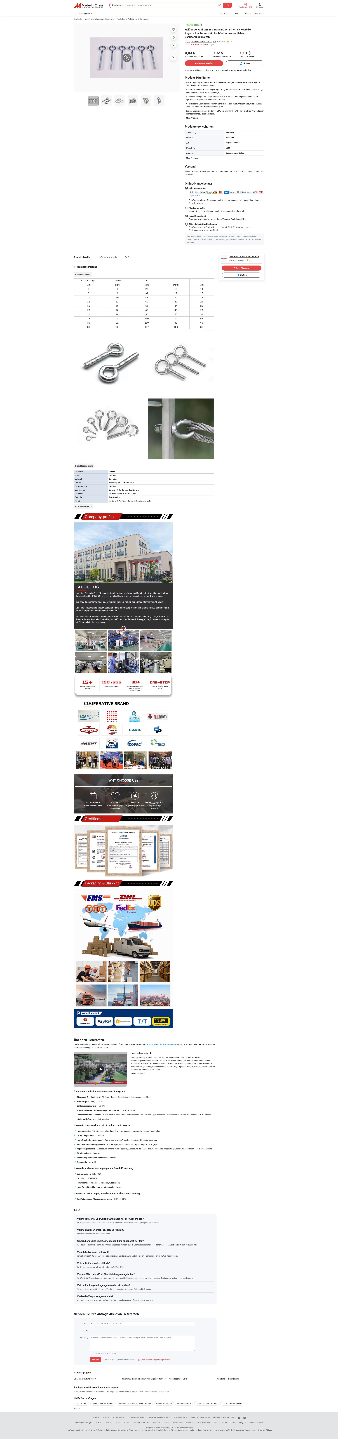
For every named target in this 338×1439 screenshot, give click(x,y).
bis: (87, 1330)
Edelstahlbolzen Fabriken (206, 1403)
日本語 (118, 1422)
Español (137, 1422)
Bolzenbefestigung (164, 1403)
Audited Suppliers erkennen (200, 1417)
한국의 (188, 1422)
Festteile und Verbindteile (127, 19)
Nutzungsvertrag (119, 1417)
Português (156, 1422)
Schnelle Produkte (180, 1417)
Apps (247, 13)
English (89, 1422)
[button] (220, 5)
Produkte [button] (116, 5)
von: (86, 1323)
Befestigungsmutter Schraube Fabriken (135, 1403)
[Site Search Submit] (227, 5)
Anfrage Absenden (204, 63)
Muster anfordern (244, 70)
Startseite (78, 19)
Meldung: (84, 1337)
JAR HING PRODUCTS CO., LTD (203, 41)
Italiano (166, 1422)
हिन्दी (215, 1422)
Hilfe (236, 13)
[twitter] (244, 1417)
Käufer (222, 13)
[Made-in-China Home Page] (88, 5)
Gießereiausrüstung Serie (84, 1379)
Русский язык (177, 1422)
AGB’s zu (269, 1430)
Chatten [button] (246, 63)
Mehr (76, 1408)
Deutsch (146, 1422)
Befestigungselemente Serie (228, 1379)
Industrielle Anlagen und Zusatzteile (99, 19)
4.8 (232, 260)
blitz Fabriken (81, 1403)
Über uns (96, 1417)
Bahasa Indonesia (256, 1422)
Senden (95, 1359)
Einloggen (260, 7)
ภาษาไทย (223, 1422)
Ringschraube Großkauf (232, 1403)
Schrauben (144, 19)
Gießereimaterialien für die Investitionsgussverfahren (143, 1379)
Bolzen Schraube (184, 1403)
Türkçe (233, 1422)
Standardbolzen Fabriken (103, 1403)
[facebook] (239, 1417)
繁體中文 (109, 1422)
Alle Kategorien (84, 13)
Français (127, 1422)
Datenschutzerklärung (136, 1417)
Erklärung (105, 1417)
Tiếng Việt (242, 1422)
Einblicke (216, 1417)
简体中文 (99, 1422)
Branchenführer (228, 1417)
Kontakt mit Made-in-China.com (159, 1417)
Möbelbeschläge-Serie (178, 1379)
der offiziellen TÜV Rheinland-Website (162, 1044)
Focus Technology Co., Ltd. (166, 1427)
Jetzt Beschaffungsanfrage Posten (154, 1359)
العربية (196, 1422)
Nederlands (206, 1422)
